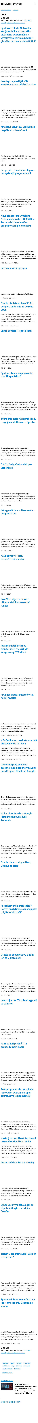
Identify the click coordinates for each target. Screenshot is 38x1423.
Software (17, 1369)
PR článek (4, 298)
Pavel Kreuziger (6, 759)
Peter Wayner (6, 1294)
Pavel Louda (5, 122)
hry (13, 1366)
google (19, 1363)
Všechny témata (7, 1373)
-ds (2, 211)
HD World (6, 1366)
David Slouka (5, 263)
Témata (15, 10)
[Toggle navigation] (35, 4)
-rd (2, 368)
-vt (2, 459)
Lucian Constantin (8, 735)
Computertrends (6, 10)
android (5, 1363)
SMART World (7, 1369)
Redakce (3, 165)
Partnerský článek (7, 76)
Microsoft (27, 1366)
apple (12, 1363)
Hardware (27, 1363)
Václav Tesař (5, 1133)
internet (18, 1366)
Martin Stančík (6, 1343)
